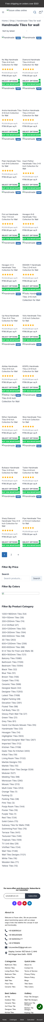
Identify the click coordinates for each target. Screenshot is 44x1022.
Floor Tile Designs (31, 997)
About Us (28, 965)
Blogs (26, 980)
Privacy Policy (29, 974)
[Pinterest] (24, 903)
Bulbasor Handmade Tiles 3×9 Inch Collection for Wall (10, 470)
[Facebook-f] (14, 903)
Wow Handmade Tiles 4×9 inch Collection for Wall (31, 419)
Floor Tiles (9, 984)
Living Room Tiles (12, 971)
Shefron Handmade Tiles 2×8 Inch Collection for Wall (30, 113)
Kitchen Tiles (10, 968)
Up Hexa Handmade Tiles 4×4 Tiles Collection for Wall (10, 318)
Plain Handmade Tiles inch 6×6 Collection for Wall (11, 163)
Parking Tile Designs (28, 1013)
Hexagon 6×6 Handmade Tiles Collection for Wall (30, 217)
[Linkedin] (29, 903)
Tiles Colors (28, 987)
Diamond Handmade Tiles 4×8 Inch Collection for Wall (31, 62)
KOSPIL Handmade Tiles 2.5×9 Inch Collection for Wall (30, 369)
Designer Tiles (10, 1009)
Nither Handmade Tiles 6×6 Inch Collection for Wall (10, 419)
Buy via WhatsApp (11, 84)
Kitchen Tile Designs (28, 1008)
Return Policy (29, 977)
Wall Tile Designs (31, 1000)
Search (5, 574)
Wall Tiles (8, 980)
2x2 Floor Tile (10, 1006)
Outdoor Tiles (10, 1000)
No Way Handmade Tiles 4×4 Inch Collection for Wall (10, 62)
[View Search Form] (34, 12)
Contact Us (28, 968)
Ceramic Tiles (10, 987)
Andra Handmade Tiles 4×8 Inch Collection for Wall (12, 113)
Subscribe (32, 896)
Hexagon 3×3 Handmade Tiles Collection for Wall (10, 267)
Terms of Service (30, 971)
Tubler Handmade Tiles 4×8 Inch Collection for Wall (30, 470)
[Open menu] (3, 12)
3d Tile (7, 997)
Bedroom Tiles (10, 974)
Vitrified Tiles (10, 977)
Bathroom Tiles (10, 965)
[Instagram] (19, 903)
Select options (9, 81)
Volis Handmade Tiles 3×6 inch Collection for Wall (31, 318)
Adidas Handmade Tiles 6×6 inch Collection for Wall (10, 369)
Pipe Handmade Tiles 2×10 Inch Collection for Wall (31, 521)
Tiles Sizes (28, 984)
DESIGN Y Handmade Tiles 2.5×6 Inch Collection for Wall (31, 267)
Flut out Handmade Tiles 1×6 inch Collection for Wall (10, 217)
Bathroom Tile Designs (29, 1004)
